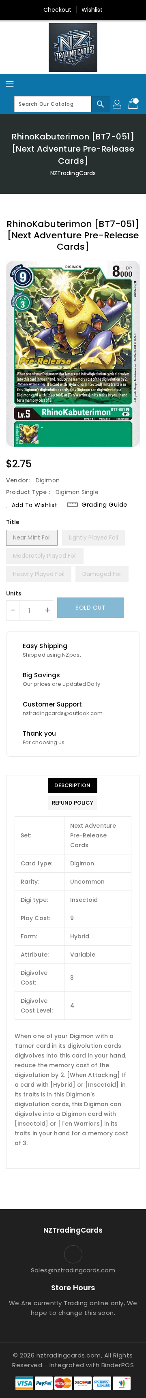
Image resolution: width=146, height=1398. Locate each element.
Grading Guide (105, 505)
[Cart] (134, 104)
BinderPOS (117, 1365)
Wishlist (92, 10)
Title (13, 522)
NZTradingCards (73, 173)
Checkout (57, 10)
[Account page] (118, 104)
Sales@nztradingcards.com (73, 1270)
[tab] (72, 785)
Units (14, 593)
